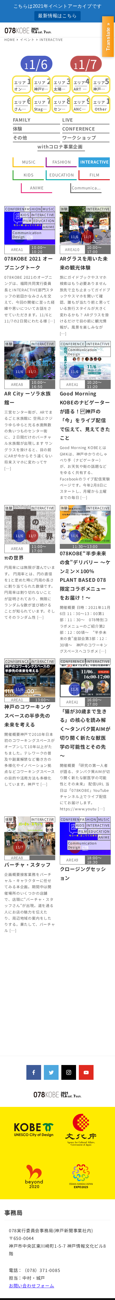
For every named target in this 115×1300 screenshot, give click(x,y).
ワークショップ (79, 137)
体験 (18, 128)
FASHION (61, 162)
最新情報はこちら (57, 15)
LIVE (67, 119)
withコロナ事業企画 (60, 146)
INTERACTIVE (94, 162)
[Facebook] (33, 1072)
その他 (20, 137)
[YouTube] (86, 1072)
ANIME (37, 188)
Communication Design (86, 188)
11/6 (36, 64)
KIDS (28, 175)
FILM (94, 175)
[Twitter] (51, 1072)
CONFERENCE (78, 128)
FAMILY (22, 119)
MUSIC (29, 162)
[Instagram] (68, 1072)
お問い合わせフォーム (31, 1285)
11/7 (85, 64)
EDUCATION (61, 175)
